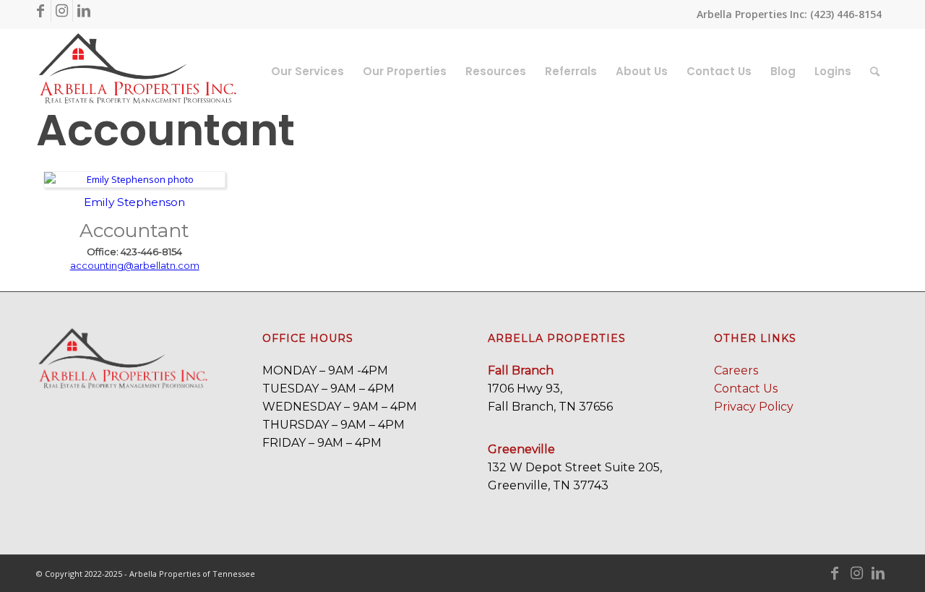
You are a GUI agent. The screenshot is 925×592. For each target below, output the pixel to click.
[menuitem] (307, 71)
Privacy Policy (753, 406)
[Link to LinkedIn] (84, 11)
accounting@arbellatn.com (134, 265)
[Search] (875, 71)
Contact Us (746, 388)
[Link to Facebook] (40, 11)
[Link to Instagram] (61, 11)
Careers (736, 370)
